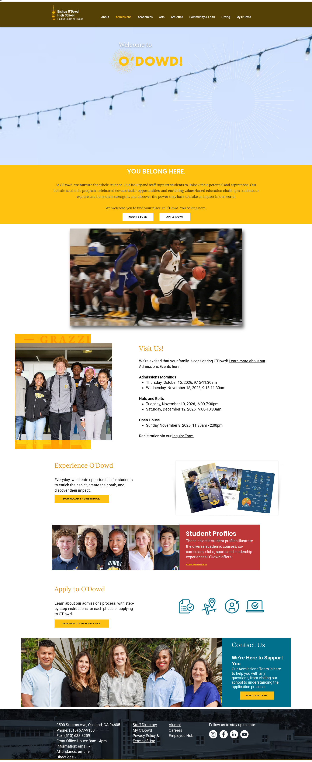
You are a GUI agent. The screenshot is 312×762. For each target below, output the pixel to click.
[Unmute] (82, 320)
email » (84, 746)
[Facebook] (223, 734)
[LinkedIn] (234, 734)
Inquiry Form (183, 436)
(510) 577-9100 (82, 730)
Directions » (66, 757)
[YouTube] (244, 734)
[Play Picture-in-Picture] (229, 320)
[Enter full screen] (236, 320)
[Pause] (75, 320)
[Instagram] (213, 734)
